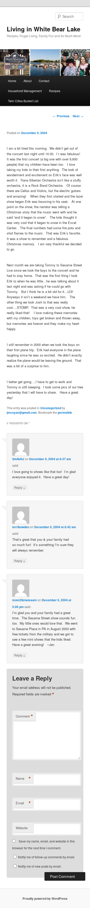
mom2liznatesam (24, 600)
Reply (19, 487)
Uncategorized (50, 408)
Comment (24, 716)
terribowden (20, 527)
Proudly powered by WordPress (45, 898)
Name (23, 778)
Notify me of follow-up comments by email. (46, 857)
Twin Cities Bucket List (23, 101)
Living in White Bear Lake (43, 29)
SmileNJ (18, 459)
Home (12, 81)
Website (22, 827)
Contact (44, 81)
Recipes (54, 91)
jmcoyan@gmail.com (22, 412)
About (28, 81)
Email (23, 803)
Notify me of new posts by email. (40, 866)
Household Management (25, 91)
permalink (65, 412)
